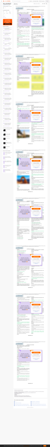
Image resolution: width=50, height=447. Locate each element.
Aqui (39, 21)
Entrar (47, 1)
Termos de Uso (34, 23)
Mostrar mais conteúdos (30, 407)
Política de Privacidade (37, 23)
